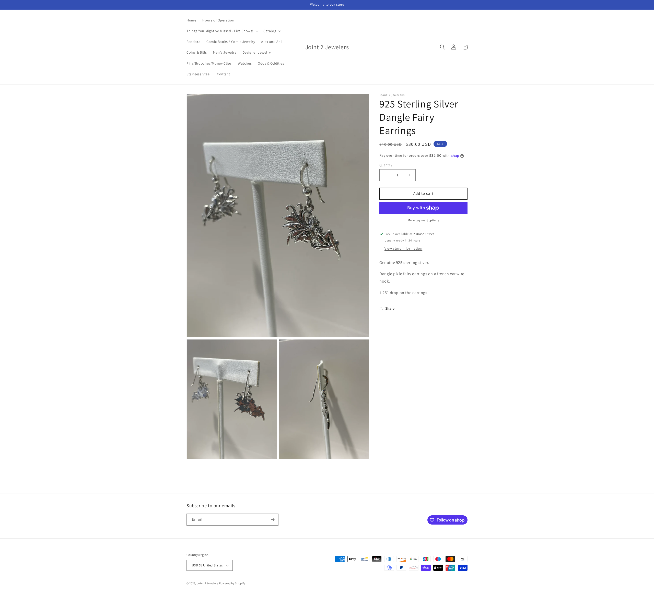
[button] (221, 31)
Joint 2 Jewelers (207, 583)
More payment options (423, 220)
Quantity (385, 165)
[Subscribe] (272, 520)
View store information (403, 248)
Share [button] (390, 308)
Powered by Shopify (232, 583)
